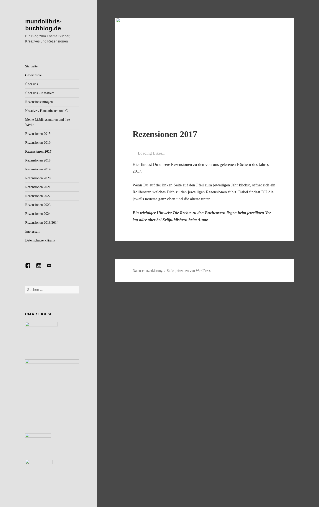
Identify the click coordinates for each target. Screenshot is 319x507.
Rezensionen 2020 (38, 178)
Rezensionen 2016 (38, 142)
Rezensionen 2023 (38, 205)
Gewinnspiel (34, 75)
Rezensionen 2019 (38, 169)
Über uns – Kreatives (39, 93)
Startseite (31, 66)
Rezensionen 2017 (38, 151)
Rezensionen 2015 (38, 133)
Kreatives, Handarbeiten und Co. (47, 110)
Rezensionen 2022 (38, 196)
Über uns (31, 84)
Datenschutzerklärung (40, 240)
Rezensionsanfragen (39, 102)
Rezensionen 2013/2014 (41, 222)
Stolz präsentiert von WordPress (188, 270)
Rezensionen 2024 (38, 213)
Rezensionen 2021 (38, 187)
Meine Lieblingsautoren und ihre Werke (47, 122)
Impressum (32, 231)
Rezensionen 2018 (38, 160)
